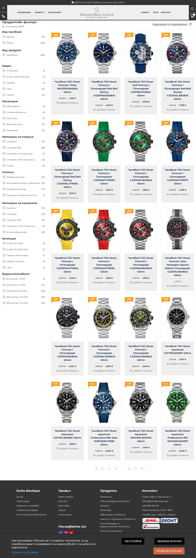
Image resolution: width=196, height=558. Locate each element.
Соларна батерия (25, 112)
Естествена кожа (25, 232)
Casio (25, 89)
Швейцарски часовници (113, 514)
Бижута (39, 12)
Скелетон (25, 118)
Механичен (25, 130)
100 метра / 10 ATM (25, 291)
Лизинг (62, 510)
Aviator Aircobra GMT (25, 249)
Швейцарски (25, 106)
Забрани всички (169, 541)
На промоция (15, 26)
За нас (20, 496)
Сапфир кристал (25, 177)
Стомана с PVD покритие (25, 159)
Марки (145, 12)
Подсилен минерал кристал (25, 195)
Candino (25, 83)
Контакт (166, 12)
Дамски (25, 37)
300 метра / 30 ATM (25, 303)
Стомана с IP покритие (25, 153)
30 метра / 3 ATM (25, 279)
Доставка (63, 505)
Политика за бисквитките (31, 514)
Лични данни (65, 514)
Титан (25, 165)
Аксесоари (54, 12)
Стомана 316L (25, 147)
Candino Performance (25, 255)
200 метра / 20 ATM (25, 297)
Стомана (25, 141)
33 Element (25, 70)
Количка (62, 501)
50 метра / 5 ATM (25, 285)
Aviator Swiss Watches (25, 76)
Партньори (23, 501)
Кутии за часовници (111, 531)
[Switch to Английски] (3, 8)
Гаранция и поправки (28, 505)
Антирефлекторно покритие (25, 183)
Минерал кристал (25, 189)
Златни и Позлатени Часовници (117, 519)
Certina (25, 95)
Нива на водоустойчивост (115, 501)
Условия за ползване (27, 510)
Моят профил (65, 496)
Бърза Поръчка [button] (142, 79)
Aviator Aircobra (25, 243)
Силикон (25, 208)
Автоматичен (25, 124)
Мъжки (25, 43)
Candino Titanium (25, 261)
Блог (156, 12)
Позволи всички (169, 551)
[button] (67, 102)
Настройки (133, 541)
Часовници (24, 12)
